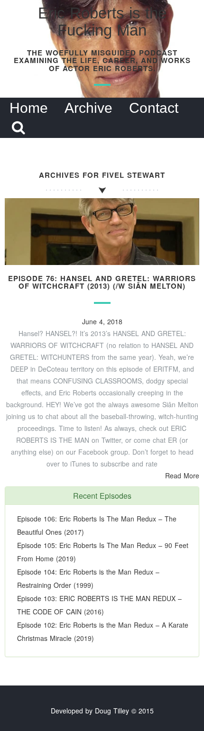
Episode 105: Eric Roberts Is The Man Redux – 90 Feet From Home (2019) (102, 551)
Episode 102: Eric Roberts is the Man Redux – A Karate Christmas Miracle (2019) (102, 631)
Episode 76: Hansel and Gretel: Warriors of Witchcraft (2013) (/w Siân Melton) (102, 282)
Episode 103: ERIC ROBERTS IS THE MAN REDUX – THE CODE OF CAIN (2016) (99, 605)
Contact (153, 108)
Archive (88, 108)
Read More (182, 475)
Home (28, 108)
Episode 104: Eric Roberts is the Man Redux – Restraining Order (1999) (88, 578)
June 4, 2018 (102, 321)
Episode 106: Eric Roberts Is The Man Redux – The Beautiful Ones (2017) (96, 525)
